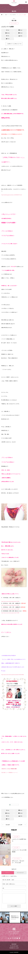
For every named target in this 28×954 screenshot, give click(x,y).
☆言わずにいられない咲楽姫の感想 (9, 768)
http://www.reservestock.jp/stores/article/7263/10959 (12, 674)
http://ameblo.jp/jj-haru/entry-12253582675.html (11, 194)
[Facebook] (15, 938)
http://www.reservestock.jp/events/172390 (10, 609)
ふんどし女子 (16, 836)
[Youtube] (17, 938)
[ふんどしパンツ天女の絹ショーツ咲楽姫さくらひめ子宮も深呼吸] (14, 931)
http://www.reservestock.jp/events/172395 (10, 612)
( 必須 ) (8, 879)
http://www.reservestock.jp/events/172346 (10, 601)
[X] (12, 938)
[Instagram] (8, 938)
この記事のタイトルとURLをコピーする (14, 43)
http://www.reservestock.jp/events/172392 (10, 605)
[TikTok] (10, 938)
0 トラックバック (20, 872)
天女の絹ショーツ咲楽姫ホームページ (9, 772)
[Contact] (19, 938)
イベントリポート (14, 23)
